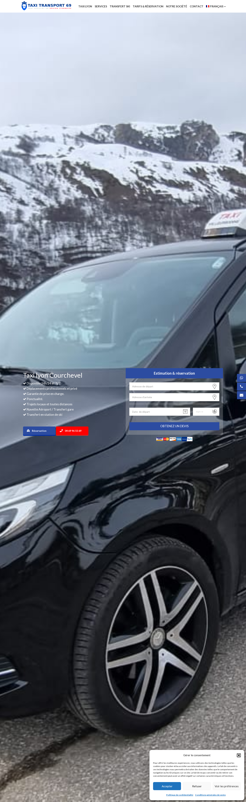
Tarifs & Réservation (148, 6)
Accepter (167, 786)
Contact (196, 6)
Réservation (39, 430)
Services (101, 6)
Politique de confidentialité (179, 795)
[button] (239, 755)
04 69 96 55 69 (73, 430)
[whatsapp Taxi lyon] (241, 378)
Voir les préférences (227, 786)
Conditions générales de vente (210, 795)
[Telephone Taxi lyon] (241, 387)
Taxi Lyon (85, 6)
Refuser (197, 786)
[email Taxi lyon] (241, 395)
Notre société (176, 6)
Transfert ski (120, 6)
